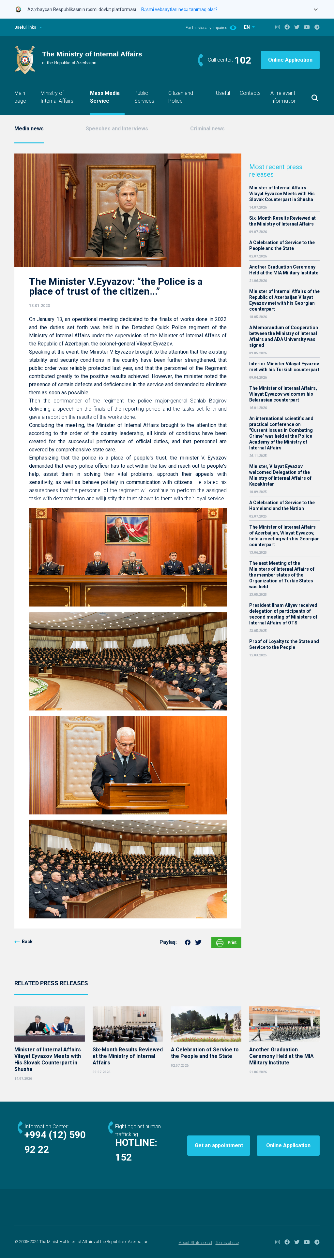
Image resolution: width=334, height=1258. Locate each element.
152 (123, 1157)
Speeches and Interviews (117, 128)
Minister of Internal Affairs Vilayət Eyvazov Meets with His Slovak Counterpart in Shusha (282, 193)
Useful (223, 93)
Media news (29, 128)
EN (247, 27)
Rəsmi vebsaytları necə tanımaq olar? (179, 9)
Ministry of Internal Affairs (56, 97)
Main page (20, 97)
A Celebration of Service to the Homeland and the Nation (282, 505)
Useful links (25, 27)
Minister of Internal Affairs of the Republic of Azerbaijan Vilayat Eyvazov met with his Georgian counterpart (284, 300)
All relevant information (283, 97)
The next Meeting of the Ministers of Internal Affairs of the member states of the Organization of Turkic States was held (281, 575)
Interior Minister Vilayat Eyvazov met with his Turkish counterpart (284, 366)
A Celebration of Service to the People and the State (282, 245)
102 (243, 60)
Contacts (250, 93)
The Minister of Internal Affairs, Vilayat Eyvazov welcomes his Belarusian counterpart (283, 394)
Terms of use (227, 1242)
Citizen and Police (180, 97)
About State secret (195, 1242)
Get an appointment (219, 1145)
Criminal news (207, 128)
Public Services (144, 97)
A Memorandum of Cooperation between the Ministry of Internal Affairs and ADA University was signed (283, 336)
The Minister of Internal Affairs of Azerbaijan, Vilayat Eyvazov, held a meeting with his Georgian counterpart (284, 535)
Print (231, 942)
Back (27, 941)
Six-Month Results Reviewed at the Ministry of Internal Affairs (282, 221)
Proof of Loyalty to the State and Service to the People (284, 644)
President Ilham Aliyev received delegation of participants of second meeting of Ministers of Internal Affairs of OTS (283, 614)
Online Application (290, 60)
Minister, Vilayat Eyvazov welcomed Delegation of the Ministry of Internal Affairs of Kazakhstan (280, 475)
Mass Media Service (105, 97)
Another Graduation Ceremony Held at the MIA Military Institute (283, 269)
